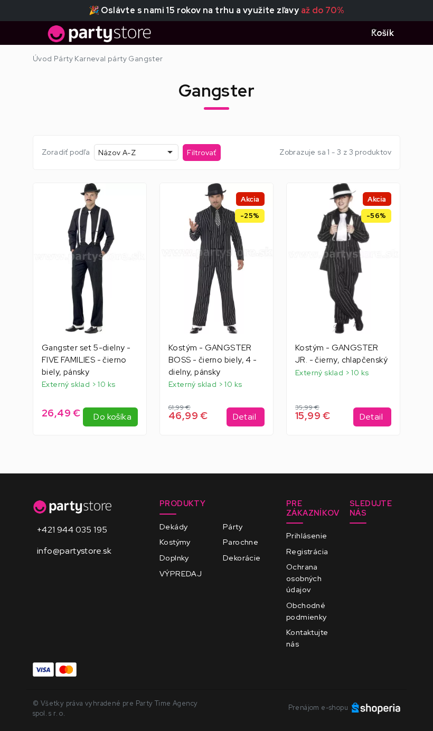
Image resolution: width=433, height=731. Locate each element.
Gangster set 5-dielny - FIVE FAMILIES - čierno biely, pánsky (86, 360)
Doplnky (174, 558)
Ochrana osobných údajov (304, 578)
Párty (232, 526)
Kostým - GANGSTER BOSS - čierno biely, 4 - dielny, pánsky (212, 360)
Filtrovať (201, 152)
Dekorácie (242, 558)
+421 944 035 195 (72, 529)
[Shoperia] (376, 707)
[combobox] (136, 152)
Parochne (240, 542)
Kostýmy (175, 542)
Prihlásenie (306, 535)
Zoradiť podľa (66, 152)
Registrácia (307, 551)
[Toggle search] (350, 33)
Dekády (173, 526)
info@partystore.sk (74, 550)
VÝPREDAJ (180, 573)
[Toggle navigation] (39, 36)
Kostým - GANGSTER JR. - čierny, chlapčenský (341, 354)
